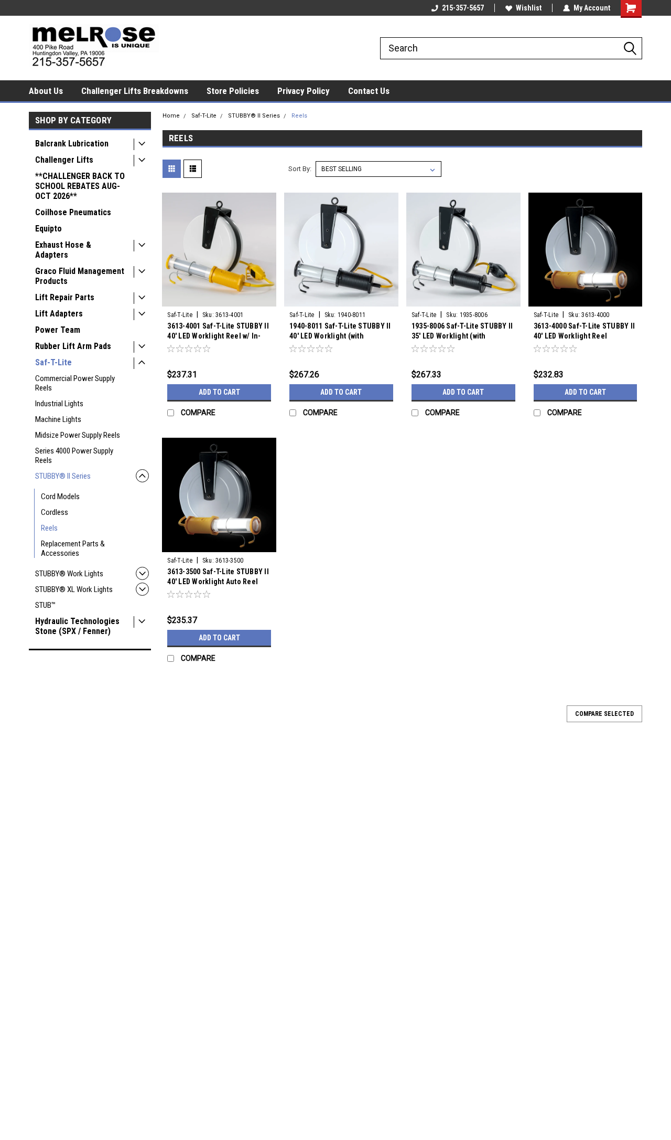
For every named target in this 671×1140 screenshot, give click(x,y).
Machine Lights (58, 419)
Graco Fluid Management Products (79, 276)
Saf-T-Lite (53, 362)
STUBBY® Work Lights (69, 573)
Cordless (54, 512)
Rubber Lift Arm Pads (73, 346)
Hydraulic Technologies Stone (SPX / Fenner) (77, 626)
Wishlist (529, 8)
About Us (46, 91)
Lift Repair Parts (64, 297)
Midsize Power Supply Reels (77, 435)
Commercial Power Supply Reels (75, 383)
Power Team (57, 330)
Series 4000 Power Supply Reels (74, 455)
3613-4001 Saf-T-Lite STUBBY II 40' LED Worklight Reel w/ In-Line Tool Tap (218, 336)
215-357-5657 (463, 8)
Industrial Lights (59, 403)
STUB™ (45, 605)
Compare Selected (604, 713)
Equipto (48, 229)
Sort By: (299, 169)
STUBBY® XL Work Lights (74, 589)
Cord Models (60, 496)
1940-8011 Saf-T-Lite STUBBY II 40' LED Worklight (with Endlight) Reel (340, 336)
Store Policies (233, 91)
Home (171, 115)
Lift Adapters (59, 314)
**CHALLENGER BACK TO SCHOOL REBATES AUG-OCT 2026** (80, 186)
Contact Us (368, 91)
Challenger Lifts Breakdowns (134, 91)
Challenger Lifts (64, 160)
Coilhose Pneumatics (73, 212)
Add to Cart (219, 392)
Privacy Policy (303, 91)
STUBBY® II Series (63, 476)
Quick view (219, 298)
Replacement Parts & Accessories (73, 548)
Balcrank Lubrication (72, 144)
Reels (49, 528)
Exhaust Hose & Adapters (63, 250)
